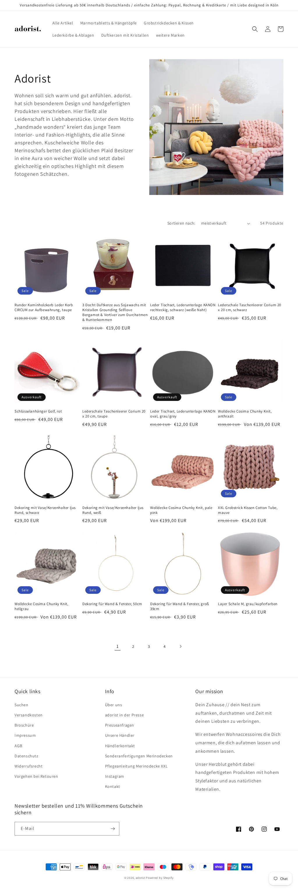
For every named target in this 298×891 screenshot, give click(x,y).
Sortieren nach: (181, 223)
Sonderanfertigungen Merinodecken (139, 756)
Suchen (22, 704)
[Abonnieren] (112, 829)
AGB (18, 745)
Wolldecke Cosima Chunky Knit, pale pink (181, 510)
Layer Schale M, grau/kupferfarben (248, 604)
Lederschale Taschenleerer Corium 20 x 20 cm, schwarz (249, 307)
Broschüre (24, 725)
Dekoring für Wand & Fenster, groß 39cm (179, 606)
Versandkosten (29, 715)
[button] (255, 29)
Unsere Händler (119, 735)
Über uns (113, 704)
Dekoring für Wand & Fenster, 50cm (112, 604)
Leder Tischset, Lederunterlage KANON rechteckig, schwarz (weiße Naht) (183, 307)
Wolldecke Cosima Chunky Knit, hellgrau (41, 606)
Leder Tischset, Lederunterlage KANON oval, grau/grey (183, 414)
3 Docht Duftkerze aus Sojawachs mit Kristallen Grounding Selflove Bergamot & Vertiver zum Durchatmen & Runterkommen (115, 312)
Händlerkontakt (120, 745)
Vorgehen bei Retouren (36, 776)
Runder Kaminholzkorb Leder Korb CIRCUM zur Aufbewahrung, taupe (44, 307)
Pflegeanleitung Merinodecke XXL (136, 766)
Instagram (114, 776)
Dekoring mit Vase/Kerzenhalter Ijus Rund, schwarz (45, 510)
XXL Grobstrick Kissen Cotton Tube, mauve (247, 510)
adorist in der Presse (124, 715)
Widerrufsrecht (28, 766)
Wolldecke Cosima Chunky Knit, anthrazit (245, 414)
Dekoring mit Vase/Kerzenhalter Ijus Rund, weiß (112, 510)
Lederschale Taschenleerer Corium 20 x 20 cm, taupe (114, 414)
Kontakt (112, 786)
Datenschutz (26, 756)
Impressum (25, 735)
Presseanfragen (119, 725)
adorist (140, 878)
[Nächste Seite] (180, 646)
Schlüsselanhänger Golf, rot (38, 411)
